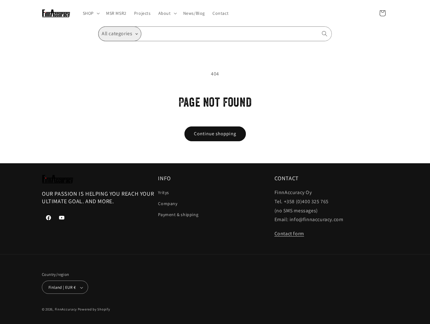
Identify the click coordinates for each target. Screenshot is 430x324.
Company (167, 203)
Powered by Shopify (94, 309)
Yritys (163, 192)
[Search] (324, 34)
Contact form (289, 233)
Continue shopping (215, 134)
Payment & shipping (178, 215)
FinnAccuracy (66, 309)
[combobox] (236, 34)
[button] (90, 13)
